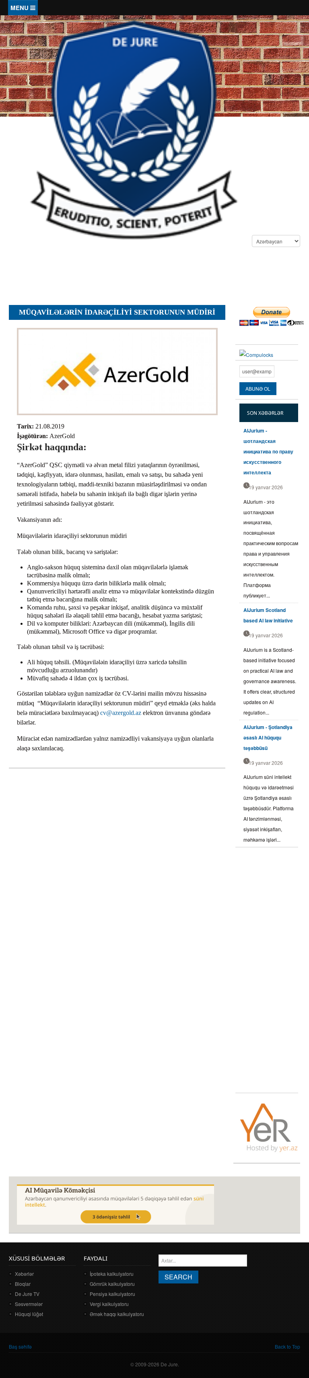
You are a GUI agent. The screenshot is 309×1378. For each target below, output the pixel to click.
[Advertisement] (155, 277)
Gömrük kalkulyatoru (112, 1283)
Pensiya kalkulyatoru (112, 1293)
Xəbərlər (24, 1273)
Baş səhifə (20, 1346)
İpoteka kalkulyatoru (112, 1273)
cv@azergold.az (120, 712)
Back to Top (287, 1346)
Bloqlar (23, 1283)
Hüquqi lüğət (29, 1313)
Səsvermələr (29, 1303)
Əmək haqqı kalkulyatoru (117, 1313)
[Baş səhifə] (133, 129)
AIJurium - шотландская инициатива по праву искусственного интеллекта (268, 451)
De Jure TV (27, 1293)
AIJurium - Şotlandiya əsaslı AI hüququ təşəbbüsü (268, 737)
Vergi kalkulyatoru (109, 1303)
